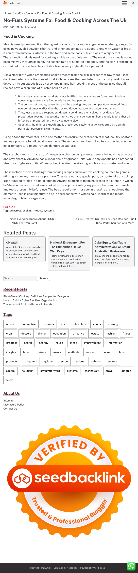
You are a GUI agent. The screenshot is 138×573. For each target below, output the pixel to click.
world (9, 380)
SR (50, 567)
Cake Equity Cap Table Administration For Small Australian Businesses (112, 247)
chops (97, 324)
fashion (110, 333)
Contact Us (10, 408)
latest (26, 352)
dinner (42, 333)
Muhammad (28, 27)
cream (10, 333)
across (17, 210)
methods (73, 352)
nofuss (38, 210)
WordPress (99, 567)
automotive (29, 324)
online (106, 352)
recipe (64, 361)
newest (90, 352)
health (28, 342)
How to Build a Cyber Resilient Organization (30, 300)
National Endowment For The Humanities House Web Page (67, 247)
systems (48, 210)
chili (63, 324)
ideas (73, 342)
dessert (26, 333)
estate (95, 333)
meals (57, 352)
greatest (11, 342)
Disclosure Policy (13, 404)
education (59, 333)
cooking (27, 210)
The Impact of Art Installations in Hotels (27, 304)
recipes (79, 361)
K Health (12, 242)
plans (120, 352)
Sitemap (8, 400)
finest (126, 333)
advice (10, 324)
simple (10, 370)
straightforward (50, 370)
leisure (42, 352)
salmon (95, 361)
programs (31, 361)
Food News (9, 207)
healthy (43, 342)
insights (11, 352)
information (115, 342)
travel (109, 370)
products (12, 361)
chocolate (80, 324)
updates (126, 370)
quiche (48, 361)
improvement (92, 342)
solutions (27, 370)
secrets (112, 361)
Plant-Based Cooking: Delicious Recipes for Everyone (36, 296)
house (59, 342)
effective (78, 333)
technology (92, 370)
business (48, 324)
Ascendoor (72, 567)
